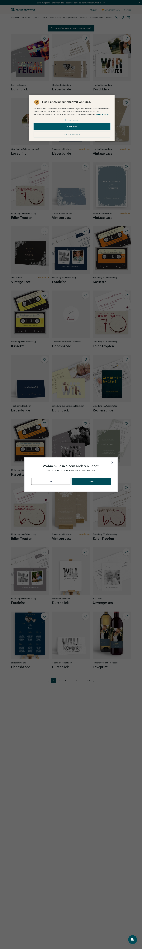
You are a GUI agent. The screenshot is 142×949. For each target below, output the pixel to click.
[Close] (112, 462)
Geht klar (72, 126)
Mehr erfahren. (103, 114)
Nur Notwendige (72, 134)
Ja (51, 481)
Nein (91, 481)
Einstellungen (71, 120)
